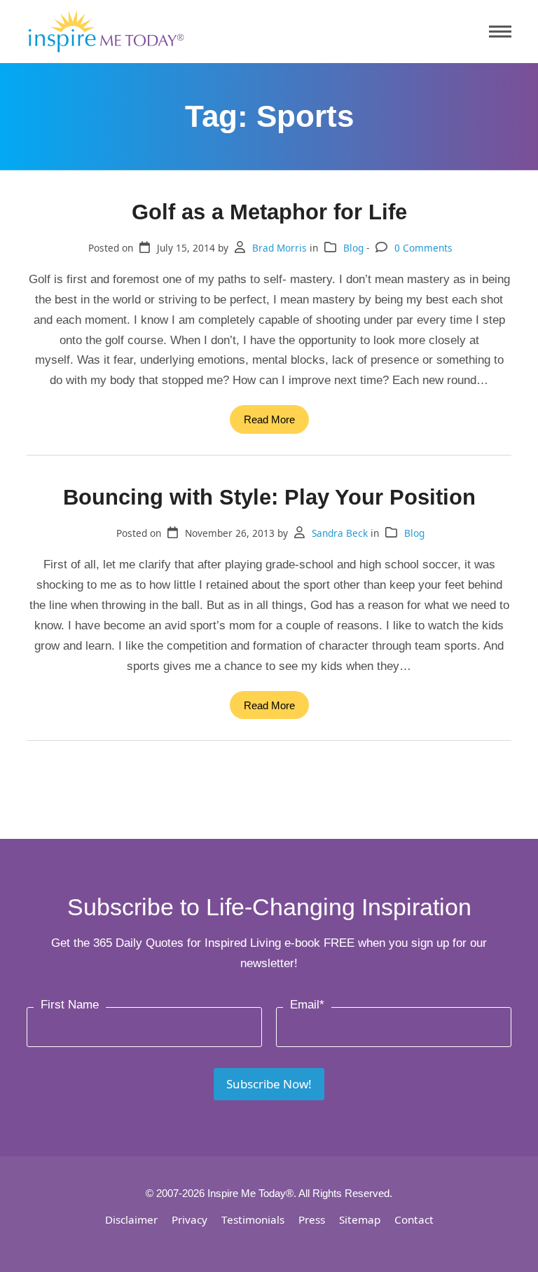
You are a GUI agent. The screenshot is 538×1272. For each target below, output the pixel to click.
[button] (500, 32)
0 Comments (423, 247)
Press (311, 1219)
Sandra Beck (340, 533)
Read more (269, 419)
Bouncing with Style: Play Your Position (269, 497)
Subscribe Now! (269, 1084)
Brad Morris (279, 247)
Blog (353, 247)
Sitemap (359, 1219)
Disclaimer (131, 1219)
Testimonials (252, 1219)
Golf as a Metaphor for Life (269, 212)
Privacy (189, 1219)
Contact (414, 1219)
